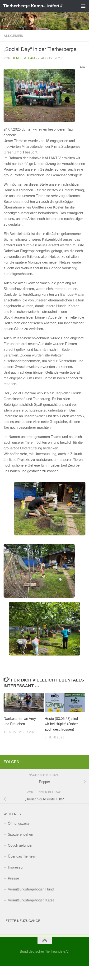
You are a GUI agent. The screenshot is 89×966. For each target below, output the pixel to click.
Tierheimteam (23, 58)
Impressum (17, 867)
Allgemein (13, 36)
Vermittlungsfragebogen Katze (31, 900)
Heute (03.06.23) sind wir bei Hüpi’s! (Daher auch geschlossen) (61, 724)
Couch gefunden (20, 845)
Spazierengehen (20, 834)
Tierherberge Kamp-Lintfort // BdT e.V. (35, 5)
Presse (13, 878)
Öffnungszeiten (19, 823)
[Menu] (83, 6)
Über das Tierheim (22, 856)
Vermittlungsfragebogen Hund (31, 889)
